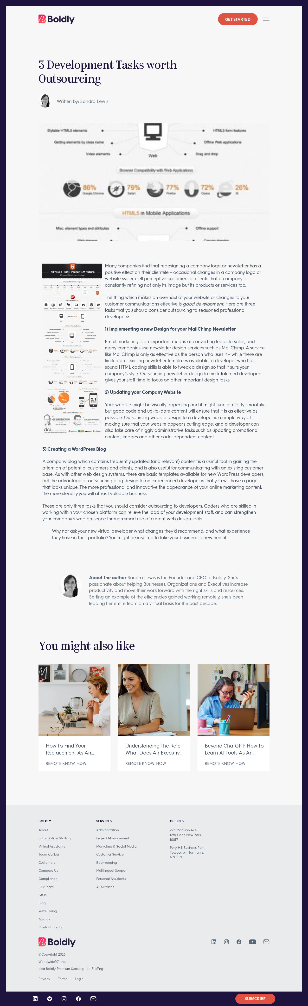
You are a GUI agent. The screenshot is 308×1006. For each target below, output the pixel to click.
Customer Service (110, 854)
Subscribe (255, 998)
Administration (107, 830)
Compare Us (48, 870)
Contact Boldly (50, 927)
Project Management (112, 838)
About (43, 830)
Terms (62, 978)
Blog (42, 903)
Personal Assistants (111, 878)
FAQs (42, 894)
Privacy (44, 978)
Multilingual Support (112, 870)
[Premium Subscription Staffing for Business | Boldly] (56, 19)
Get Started (237, 19)
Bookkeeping (106, 862)
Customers (46, 862)
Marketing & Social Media (116, 846)
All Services (105, 886)
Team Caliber (48, 854)
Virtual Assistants (51, 846)
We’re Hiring (47, 911)
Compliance (48, 878)
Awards (44, 919)
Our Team (46, 886)
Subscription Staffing (54, 838)
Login (79, 978)
